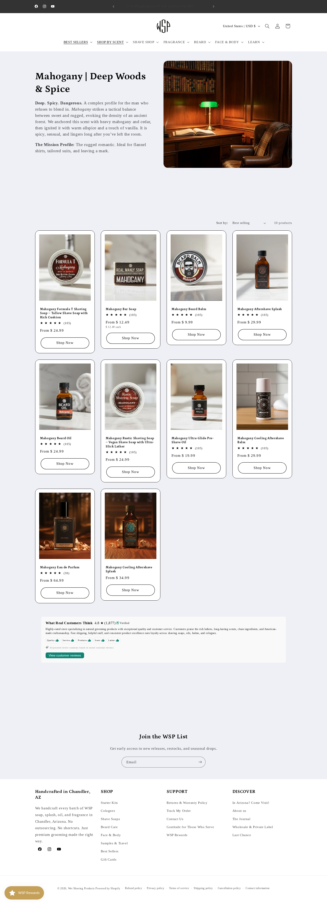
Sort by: (222, 223)
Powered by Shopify (107, 888)
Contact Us (175, 819)
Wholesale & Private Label (252, 827)
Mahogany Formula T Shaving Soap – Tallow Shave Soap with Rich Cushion (64, 313)
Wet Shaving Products (81, 888)
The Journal (241, 819)
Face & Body (111, 835)
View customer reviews (65, 655)
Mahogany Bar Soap (121, 309)
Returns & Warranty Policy (187, 802)
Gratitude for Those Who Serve (190, 827)
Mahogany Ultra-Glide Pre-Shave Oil (193, 440)
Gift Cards (108, 859)
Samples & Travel (114, 843)
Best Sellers (110, 851)
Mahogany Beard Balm (189, 309)
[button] (77, 42)
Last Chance (241, 835)
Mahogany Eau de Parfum (60, 567)
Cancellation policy (229, 888)
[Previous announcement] (113, 6)
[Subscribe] (200, 762)
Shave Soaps (110, 819)
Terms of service (179, 888)
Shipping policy (203, 888)
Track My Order (179, 811)
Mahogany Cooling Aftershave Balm (260, 440)
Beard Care (109, 827)
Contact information (258, 888)
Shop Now (64, 343)
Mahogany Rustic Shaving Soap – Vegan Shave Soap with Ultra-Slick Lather (130, 442)
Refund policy (133, 888)
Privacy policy (155, 888)
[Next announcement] (213, 6)
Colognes (108, 811)
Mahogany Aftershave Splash (259, 309)
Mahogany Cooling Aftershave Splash (129, 569)
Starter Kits (109, 802)
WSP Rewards (177, 835)
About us (239, 811)
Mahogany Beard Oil (56, 438)
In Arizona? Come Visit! (250, 802)
